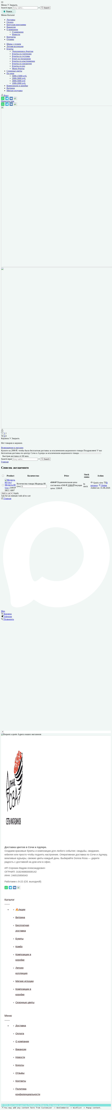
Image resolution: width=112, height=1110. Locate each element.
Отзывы (10, 39)
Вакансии (11, 27)
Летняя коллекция (15, 46)
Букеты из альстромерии (23, 61)
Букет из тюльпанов (21, 59)
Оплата (10, 22)
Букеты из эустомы (21, 56)
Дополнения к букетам (22, 51)
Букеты (10, 49)
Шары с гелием (14, 44)
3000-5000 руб (18, 81)
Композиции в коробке (17, 86)
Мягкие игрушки (15, 90)
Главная (4, 462)
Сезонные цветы (14, 71)
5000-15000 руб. (19, 76)
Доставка (11, 20)
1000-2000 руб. (19, 83)
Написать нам (7, 101)
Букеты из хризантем (22, 63)
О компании (12, 29)
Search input (6, 8)
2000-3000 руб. (19, 78)
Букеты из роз (18, 66)
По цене (10, 73)
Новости (16, 34)
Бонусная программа (16, 24)
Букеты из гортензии (22, 54)
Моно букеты (18, 68)
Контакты (11, 37)
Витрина (11, 88)
